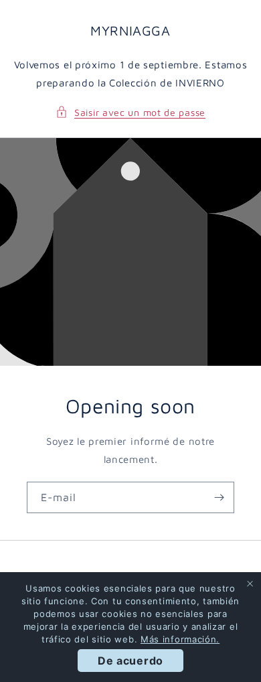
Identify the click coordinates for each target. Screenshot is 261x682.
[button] (130, 112)
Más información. (180, 639)
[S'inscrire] (219, 497)
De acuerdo (130, 660)
